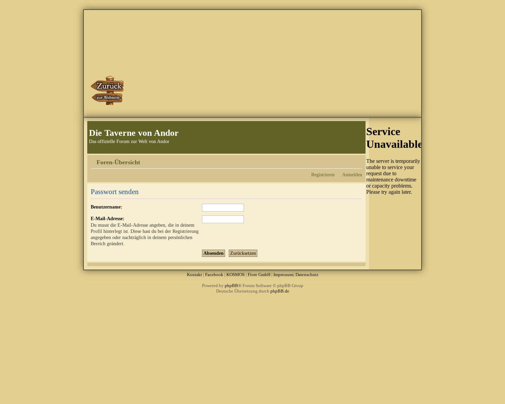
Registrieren (323, 174)
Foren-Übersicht (118, 162)
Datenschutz (306, 274)
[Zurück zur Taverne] (108, 90)
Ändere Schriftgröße (357, 160)
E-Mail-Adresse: (107, 218)
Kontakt (194, 274)
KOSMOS (235, 274)
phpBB (231, 285)
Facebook (214, 274)
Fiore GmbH (259, 274)
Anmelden (352, 174)
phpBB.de (279, 291)
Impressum (283, 274)
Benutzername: (106, 207)
